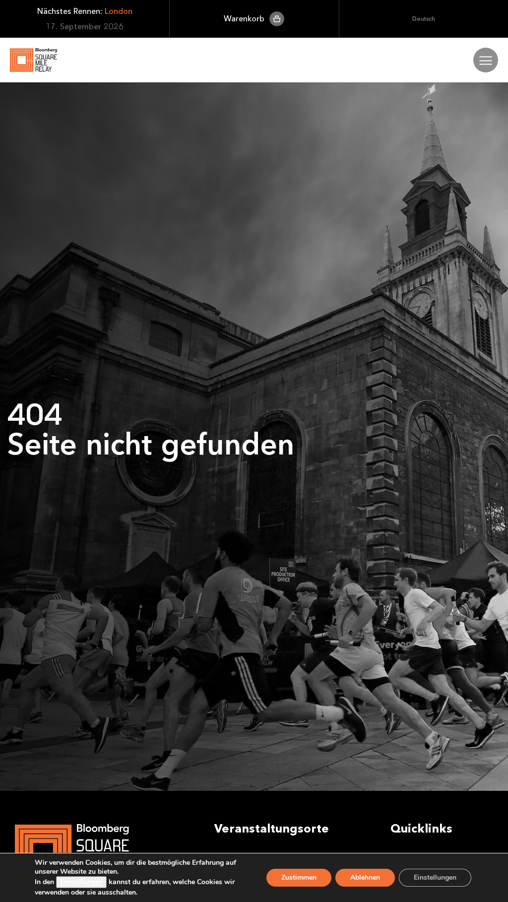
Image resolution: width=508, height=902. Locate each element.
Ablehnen (365, 877)
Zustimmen (299, 877)
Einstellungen (81, 882)
